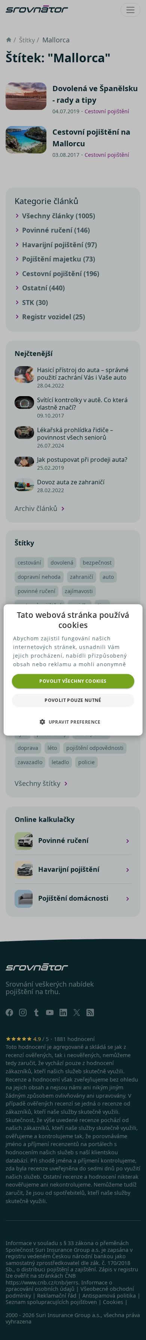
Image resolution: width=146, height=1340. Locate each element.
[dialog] (73, 670)
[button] (73, 721)
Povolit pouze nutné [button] (73, 700)
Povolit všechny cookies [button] (72, 681)
